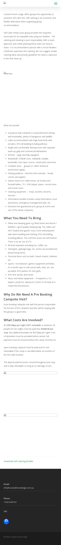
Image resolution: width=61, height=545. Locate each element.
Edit (5, 511)
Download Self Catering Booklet (18, 461)
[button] (55, 3)
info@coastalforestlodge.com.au (19, 487)
